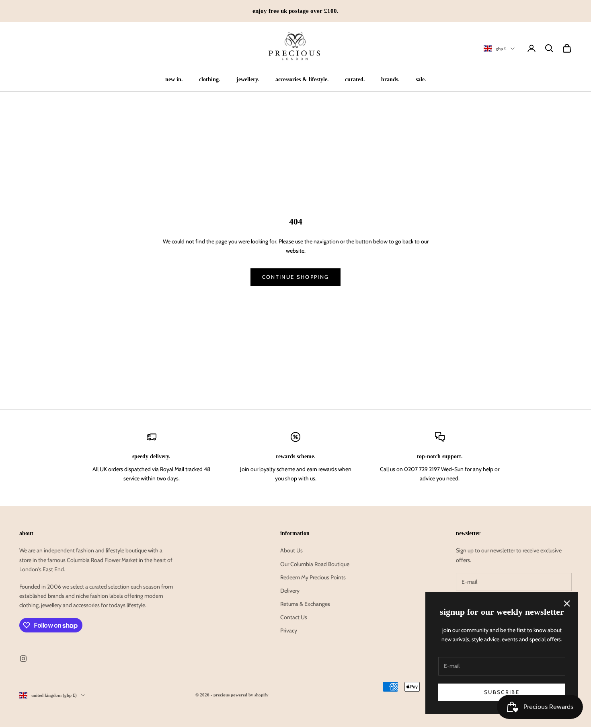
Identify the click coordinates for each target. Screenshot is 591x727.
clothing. (209, 79)
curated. (355, 79)
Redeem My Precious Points (313, 577)
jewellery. (247, 79)
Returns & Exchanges (305, 604)
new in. (174, 79)
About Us (291, 550)
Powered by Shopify (250, 694)
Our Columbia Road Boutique (314, 564)
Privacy (288, 630)
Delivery (290, 590)
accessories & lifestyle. (302, 79)
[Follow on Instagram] (23, 659)
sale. (421, 79)
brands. (390, 79)
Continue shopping (295, 277)
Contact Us (293, 617)
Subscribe (501, 692)
